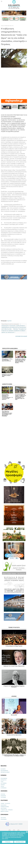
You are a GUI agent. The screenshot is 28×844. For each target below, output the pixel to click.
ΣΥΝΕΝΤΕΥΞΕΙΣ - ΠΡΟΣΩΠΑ (7, 809)
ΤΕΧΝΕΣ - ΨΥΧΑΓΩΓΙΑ (5, 803)
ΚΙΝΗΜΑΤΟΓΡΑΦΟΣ (5, 806)
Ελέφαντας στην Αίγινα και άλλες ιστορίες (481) (7, 375)
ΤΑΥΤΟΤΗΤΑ (3, 817)
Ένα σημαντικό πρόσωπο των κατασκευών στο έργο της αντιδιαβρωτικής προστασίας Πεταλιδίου (7, 413)
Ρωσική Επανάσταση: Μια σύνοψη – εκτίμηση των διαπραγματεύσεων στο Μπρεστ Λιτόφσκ (14, 755)
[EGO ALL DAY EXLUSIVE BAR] (14, 13)
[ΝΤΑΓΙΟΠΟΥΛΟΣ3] (14, 101)
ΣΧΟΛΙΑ (2, 786)
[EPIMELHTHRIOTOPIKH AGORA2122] (14, 277)
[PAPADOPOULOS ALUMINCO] (14, 107)
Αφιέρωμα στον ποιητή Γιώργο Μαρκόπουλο (14, 666)
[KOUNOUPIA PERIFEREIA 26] (14, 551)
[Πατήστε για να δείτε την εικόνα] (14, 58)
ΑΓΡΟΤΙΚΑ (3, 794)
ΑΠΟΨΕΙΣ (3, 784)
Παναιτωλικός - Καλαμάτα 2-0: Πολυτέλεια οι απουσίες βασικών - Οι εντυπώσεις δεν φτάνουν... (7, 397)
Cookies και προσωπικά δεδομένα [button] (13, 837)
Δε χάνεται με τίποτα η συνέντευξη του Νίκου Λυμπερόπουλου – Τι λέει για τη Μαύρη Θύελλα (20, 360)
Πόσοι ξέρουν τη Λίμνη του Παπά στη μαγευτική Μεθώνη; (7, 359)
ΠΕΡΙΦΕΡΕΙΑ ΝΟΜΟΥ (5, 772)
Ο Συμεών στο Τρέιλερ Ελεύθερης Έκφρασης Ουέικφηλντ (14, 686)
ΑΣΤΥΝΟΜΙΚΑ (4, 783)
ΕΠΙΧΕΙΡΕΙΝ (3, 795)
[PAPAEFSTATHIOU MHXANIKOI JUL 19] (14, 603)
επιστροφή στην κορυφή (21, 336)
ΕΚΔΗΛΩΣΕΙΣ (3, 805)
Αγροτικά (9, 320)
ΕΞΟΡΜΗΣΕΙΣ (3, 787)
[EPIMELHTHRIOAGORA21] (14, 617)
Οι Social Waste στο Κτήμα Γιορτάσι (14, 646)
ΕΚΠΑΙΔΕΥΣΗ (3, 779)
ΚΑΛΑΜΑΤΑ (3, 769)
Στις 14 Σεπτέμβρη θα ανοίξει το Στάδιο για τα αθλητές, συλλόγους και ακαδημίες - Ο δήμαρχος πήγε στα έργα (20, 397)
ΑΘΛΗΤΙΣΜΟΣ (4, 808)
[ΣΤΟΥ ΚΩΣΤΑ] (14, 534)
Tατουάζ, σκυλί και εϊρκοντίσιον (14, 734)
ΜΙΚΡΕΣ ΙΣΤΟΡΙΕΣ (4, 811)
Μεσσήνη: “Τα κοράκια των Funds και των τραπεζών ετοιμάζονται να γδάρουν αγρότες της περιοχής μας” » (14, 330)
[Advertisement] (14, 83)
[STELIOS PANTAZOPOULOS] (14, 585)
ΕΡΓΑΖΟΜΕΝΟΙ (4, 778)
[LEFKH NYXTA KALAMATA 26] (14, 473)
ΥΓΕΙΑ (2, 781)
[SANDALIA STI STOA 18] (14, 495)
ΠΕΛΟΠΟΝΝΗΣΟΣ (4, 770)
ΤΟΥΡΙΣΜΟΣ (3, 797)
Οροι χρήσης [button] (5, 838)
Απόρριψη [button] (7, 841)
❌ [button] (27, 832)
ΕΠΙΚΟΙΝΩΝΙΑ (4, 819)
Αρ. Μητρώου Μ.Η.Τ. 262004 (15, 824)
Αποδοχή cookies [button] (20, 841)
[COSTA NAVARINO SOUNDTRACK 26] (14, 515)
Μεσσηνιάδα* (14, 714)
